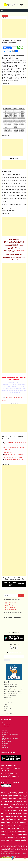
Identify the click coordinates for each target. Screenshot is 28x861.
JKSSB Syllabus (9, 604)
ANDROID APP (14, 379)
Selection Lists (7, 701)
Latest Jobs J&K (8, 713)
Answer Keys (7, 710)
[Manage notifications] (25, 858)
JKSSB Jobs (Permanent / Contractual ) (13, 688)
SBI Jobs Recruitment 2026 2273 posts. (13, 459)
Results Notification (8, 699)
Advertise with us (6, 724)
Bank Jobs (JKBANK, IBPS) (10, 695)
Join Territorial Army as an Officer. (12, 445)
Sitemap (4, 745)
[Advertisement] (14, 28)
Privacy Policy (5, 743)
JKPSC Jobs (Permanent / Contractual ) (13, 691)
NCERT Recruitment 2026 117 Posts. (13, 457)
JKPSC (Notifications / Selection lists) (13, 693)
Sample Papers (7, 708)
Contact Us (4, 728)
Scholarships (7, 712)
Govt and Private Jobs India (10, 684)
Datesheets (6, 706)
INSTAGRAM (20, 377)
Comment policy (5, 726)
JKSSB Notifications (10, 605)
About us (4, 722)
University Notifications (10, 609)
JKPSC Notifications (10, 607)
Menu (2, 10)
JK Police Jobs (7, 697)
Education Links (5, 732)
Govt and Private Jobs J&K (10, 686)
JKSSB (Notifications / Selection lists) (13, 689)
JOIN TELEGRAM (8, 377)
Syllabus (6, 704)
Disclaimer (4, 730)
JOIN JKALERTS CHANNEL (8, 778)
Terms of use (5, 747)
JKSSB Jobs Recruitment (11, 602)
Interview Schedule (8, 702)
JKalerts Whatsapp (6, 741)
